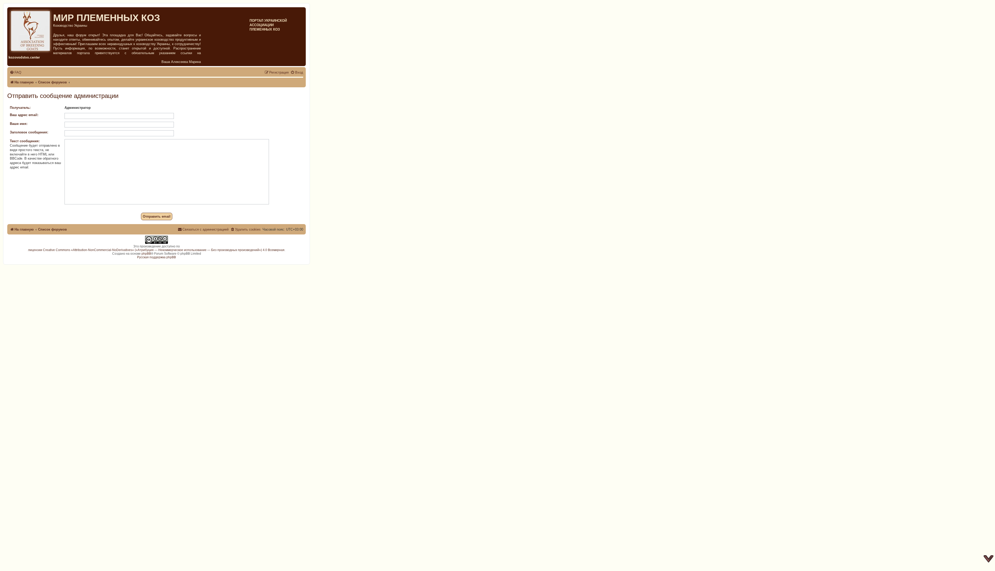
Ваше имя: (18, 124)
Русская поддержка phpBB (156, 257)
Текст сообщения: (25, 141)
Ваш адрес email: (24, 115)
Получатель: (20, 108)
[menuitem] (15, 72)
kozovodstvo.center (24, 57)
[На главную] (31, 30)
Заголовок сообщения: (29, 132)
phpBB (146, 253)
